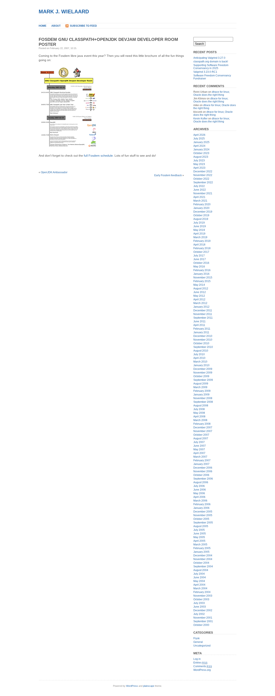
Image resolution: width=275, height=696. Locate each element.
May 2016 (199, 266)
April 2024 (199, 145)
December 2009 (202, 368)
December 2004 (202, 555)
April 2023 (199, 167)
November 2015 (202, 277)
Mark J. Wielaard (64, 11)
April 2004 (199, 584)
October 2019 (201, 215)
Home (42, 25)
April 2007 (199, 453)
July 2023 (199, 160)
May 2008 (199, 412)
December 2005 (202, 511)
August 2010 (200, 350)
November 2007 (202, 431)
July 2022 (199, 186)
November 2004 (202, 559)
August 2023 (200, 156)
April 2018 (199, 244)
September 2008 (203, 401)
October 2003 (201, 599)
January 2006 (201, 507)
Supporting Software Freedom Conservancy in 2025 (210, 67)
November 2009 (202, 372)
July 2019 (199, 222)
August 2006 (200, 482)
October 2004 (201, 562)
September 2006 (203, 478)
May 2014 (199, 284)
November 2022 (202, 175)
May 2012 (199, 295)
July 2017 (199, 255)
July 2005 (199, 529)
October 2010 (201, 343)
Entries (200, 662)
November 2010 (202, 339)
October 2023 (201, 153)
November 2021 (202, 193)
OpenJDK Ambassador (54, 172)
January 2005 (201, 551)
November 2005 (202, 515)
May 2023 (199, 164)
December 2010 (202, 336)
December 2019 (202, 211)
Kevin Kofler (200, 118)
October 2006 (201, 475)
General (198, 642)
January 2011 (201, 332)
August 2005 (200, 526)
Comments (202, 666)
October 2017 (201, 251)
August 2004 (200, 570)
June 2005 (199, 533)
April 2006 (199, 496)
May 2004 (199, 581)
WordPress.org (202, 669)
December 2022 (202, 171)
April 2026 (199, 134)
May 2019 (199, 229)
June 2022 (199, 189)
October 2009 (201, 376)
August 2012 (200, 288)
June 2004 (199, 577)
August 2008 (200, 405)
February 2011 (201, 328)
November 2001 (202, 617)
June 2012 (199, 292)
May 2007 (199, 449)
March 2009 (200, 387)
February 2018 (202, 248)
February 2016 (202, 270)
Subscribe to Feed (83, 25)
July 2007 (199, 442)
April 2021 (199, 197)
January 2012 (201, 306)
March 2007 (200, 456)
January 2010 (201, 365)
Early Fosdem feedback (168, 175)
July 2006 (199, 486)
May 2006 (199, 493)
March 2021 (200, 200)
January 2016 (201, 273)
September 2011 (203, 317)
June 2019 (199, 226)
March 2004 (200, 588)
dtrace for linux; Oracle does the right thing (211, 93)
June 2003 (199, 606)
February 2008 (202, 423)
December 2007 (202, 427)
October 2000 (201, 625)
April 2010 (199, 358)
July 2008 (199, 409)
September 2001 (203, 621)
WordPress (132, 686)
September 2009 (203, 379)
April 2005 (199, 540)
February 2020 (202, 204)
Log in (197, 659)
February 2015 (202, 281)
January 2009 (201, 394)
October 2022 (201, 178)
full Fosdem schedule (98, 155)
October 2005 (201, 518)
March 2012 (200, 303)
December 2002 (202, 610)
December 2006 (202, 467)
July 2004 (199, 573)
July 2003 (199, 603)
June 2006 (199, 489)
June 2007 (199, 445)
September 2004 (203, 566)
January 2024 (201, 149)
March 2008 (200, 420)
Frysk (196, 638)
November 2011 (202, 314)
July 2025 (199, 138)
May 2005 (199, 537)
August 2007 (200, 438)
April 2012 (199, 299)
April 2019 (199, 233)
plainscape (148, 686)
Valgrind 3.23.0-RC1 (205, 71)
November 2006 (202, 471)
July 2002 (199, 614)
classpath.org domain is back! (210, 61)
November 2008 (202, 398)
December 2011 (202, 310)
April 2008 (199, 416)
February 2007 (202, 460)
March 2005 (200, 544)
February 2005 (202, 548)
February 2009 (202, 390)
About (56, 25)
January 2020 (201, 208)
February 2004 (202, 592)
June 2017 (199, 259)
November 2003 (202, 595)
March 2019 (200, 237)
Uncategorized (202, 645)
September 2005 (203, 522)
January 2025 (201, 142)
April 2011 (199, 325)
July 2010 (199, 354)
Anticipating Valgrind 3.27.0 (209, 57)
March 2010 (200, 361)
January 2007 (201, 464)
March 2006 (200, 500)
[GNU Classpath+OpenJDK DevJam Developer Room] (68, 149)
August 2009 (200, 383)
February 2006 (202, 504)
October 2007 (201, 434)
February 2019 (202, 240)
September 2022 (203, 182)
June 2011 (199, 321)
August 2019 (200, 219)
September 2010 (203, 347)
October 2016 (201, 262)
